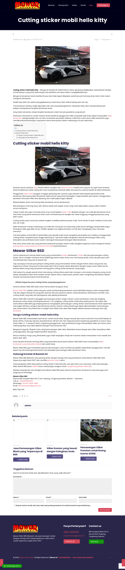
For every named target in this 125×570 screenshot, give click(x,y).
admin (28, 39)
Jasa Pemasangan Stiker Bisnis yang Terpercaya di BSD (27, 451)
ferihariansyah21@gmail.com (29, 386)
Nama (16, 497)
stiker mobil (28, 194)
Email (49, 497)
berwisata (17, 311)
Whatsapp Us (103, 5)
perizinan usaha (53, 360)
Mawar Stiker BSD (22, 133)
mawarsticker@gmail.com (74, 536)
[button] (12, 566)
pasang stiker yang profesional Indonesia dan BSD (33, 246)
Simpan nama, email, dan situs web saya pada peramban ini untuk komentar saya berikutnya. (53, 505)
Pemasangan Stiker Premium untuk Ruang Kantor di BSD (93, 450)
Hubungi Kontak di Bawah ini (28, 138)
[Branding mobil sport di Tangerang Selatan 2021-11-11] (123, 562)
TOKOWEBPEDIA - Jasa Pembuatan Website (75, 557)
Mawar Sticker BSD (26, 557)
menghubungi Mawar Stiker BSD (79, 366)
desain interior (67, 188)
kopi (35, 188)
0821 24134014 (71, 532)
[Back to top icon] (110, 557)
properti (65, 255)
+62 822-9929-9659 (30, 383)
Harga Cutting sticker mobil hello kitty (31, 135)
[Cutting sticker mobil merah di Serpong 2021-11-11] (1, 562)
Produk (80, 255)
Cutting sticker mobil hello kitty (26, 131)
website (35, 366)
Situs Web (83, 497)
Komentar (17, 477)
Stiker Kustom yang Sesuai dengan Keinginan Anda (62, 450)
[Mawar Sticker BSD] (27, 5)
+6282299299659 (26, 381)
